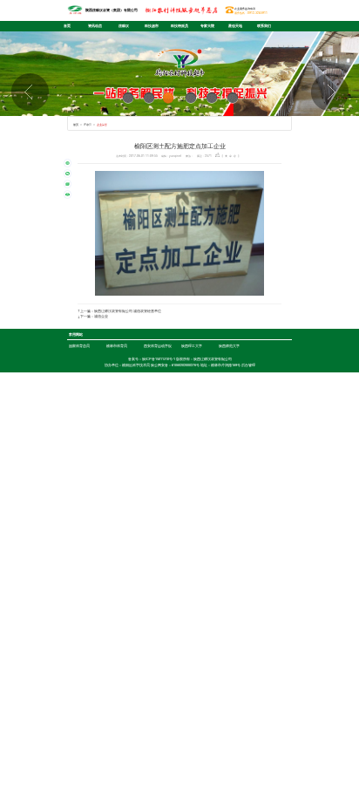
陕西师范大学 (229, 346)
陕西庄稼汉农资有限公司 (212, 359)
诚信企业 (101, 316)
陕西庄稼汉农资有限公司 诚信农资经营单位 (127, 311)
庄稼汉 (124, 26)
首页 (67, 26)
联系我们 (264, 26)
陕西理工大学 (191, 346)
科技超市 (152, 26)
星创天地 (235, 26)
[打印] (68, 194)
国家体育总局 (79, 346)
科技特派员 (179, 26)
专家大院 (207, 26)
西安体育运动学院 (158, 346)
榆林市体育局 (116, 346)
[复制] (68, 184)
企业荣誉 (102, 124)
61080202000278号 (186, 365)
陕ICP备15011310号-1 (158, 359)
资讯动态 (95, 26)
